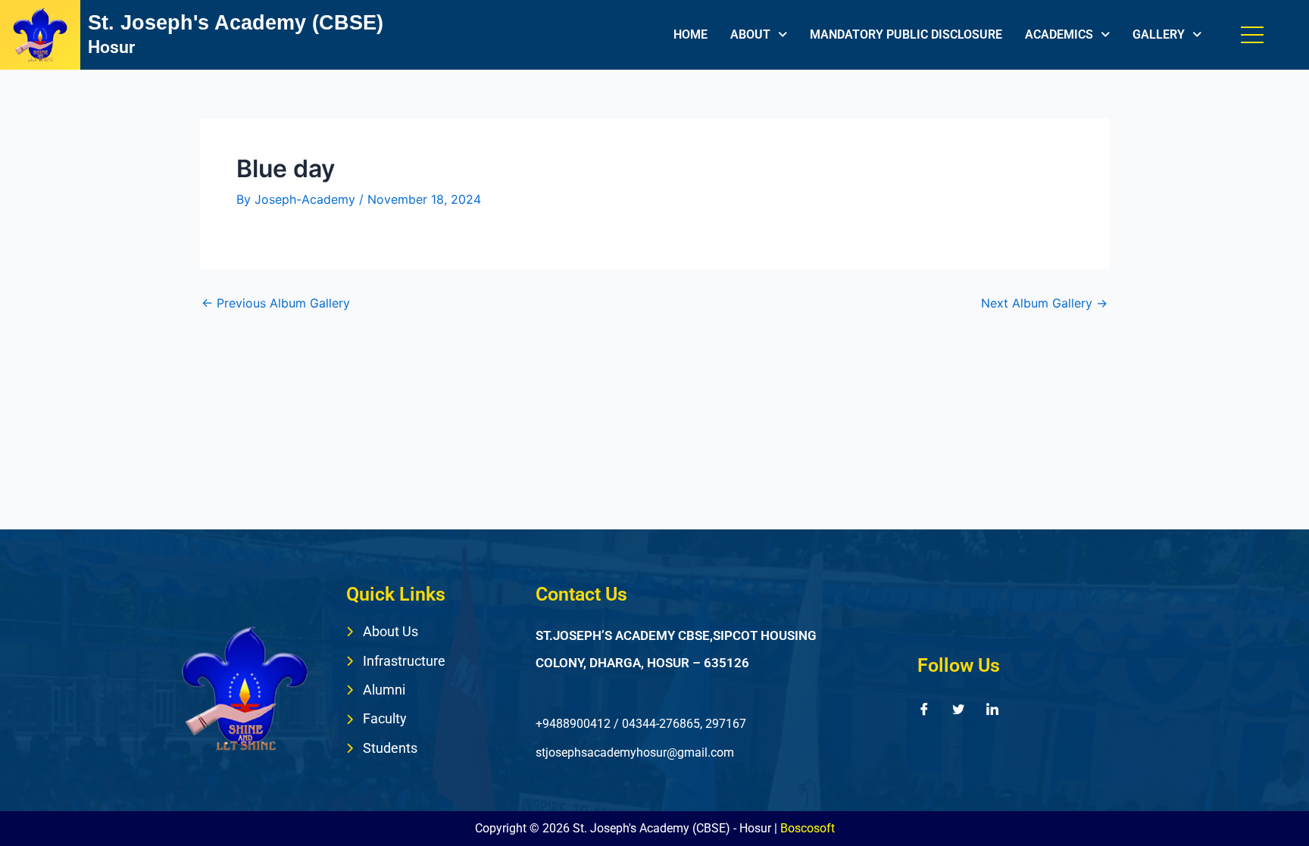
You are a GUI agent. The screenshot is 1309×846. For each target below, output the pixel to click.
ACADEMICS (1059, 34)
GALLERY (1158, 34)
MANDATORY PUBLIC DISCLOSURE (906, 34)
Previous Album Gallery (276, 303)
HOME (690, 34)
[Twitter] (958, 709)
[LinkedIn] (992, 709)
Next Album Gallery (1044, 303)
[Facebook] (924, 709)
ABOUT (750, 34)
